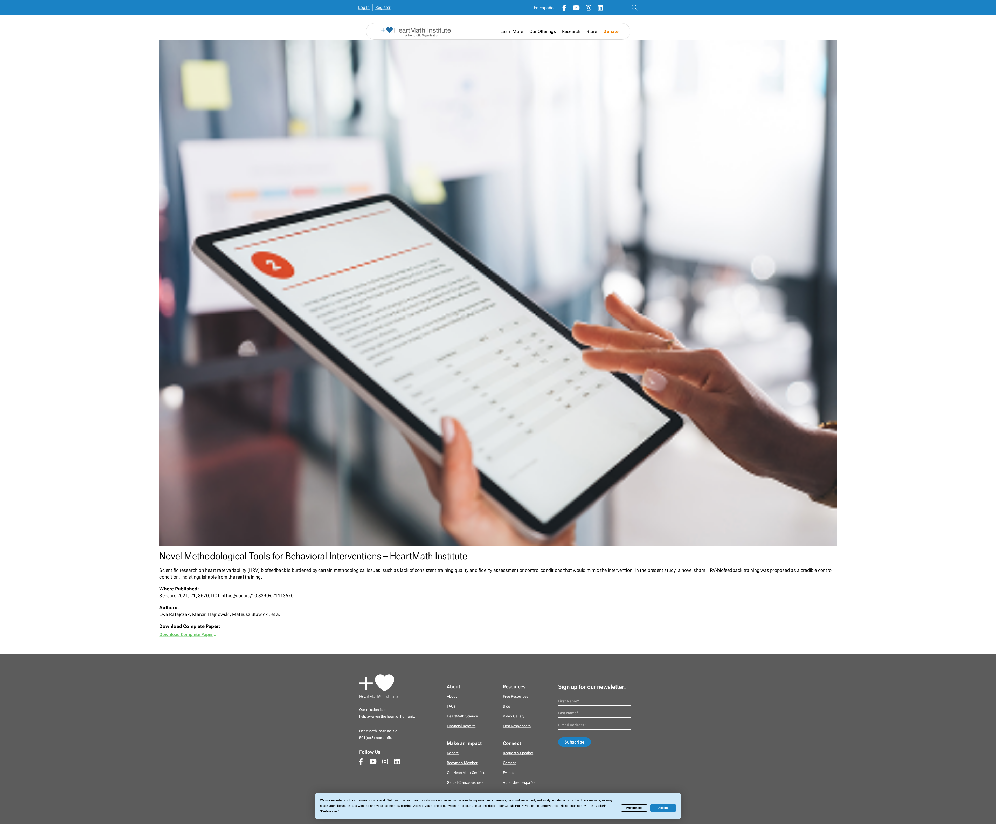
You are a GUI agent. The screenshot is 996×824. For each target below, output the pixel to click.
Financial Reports (461, 726)
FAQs (451, 706)
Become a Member (462, 763)
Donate (611, 31)
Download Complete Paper (186, 634)
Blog (506, 706)
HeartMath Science (462, 716)
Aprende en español (519, 782)
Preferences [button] (329, 811)
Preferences (634, 808)
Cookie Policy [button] (514, 806)
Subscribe (574, 742)
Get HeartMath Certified (466, 773)
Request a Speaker (518, 753)
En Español (544, 7)
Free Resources (515, 696)
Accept (663, 808)
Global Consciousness (465, 782)
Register (383, 7)
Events (508, 773)
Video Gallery (513, 716)
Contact (509, 763)
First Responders (517, 726)
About (452, 696)
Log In (364, 7)
